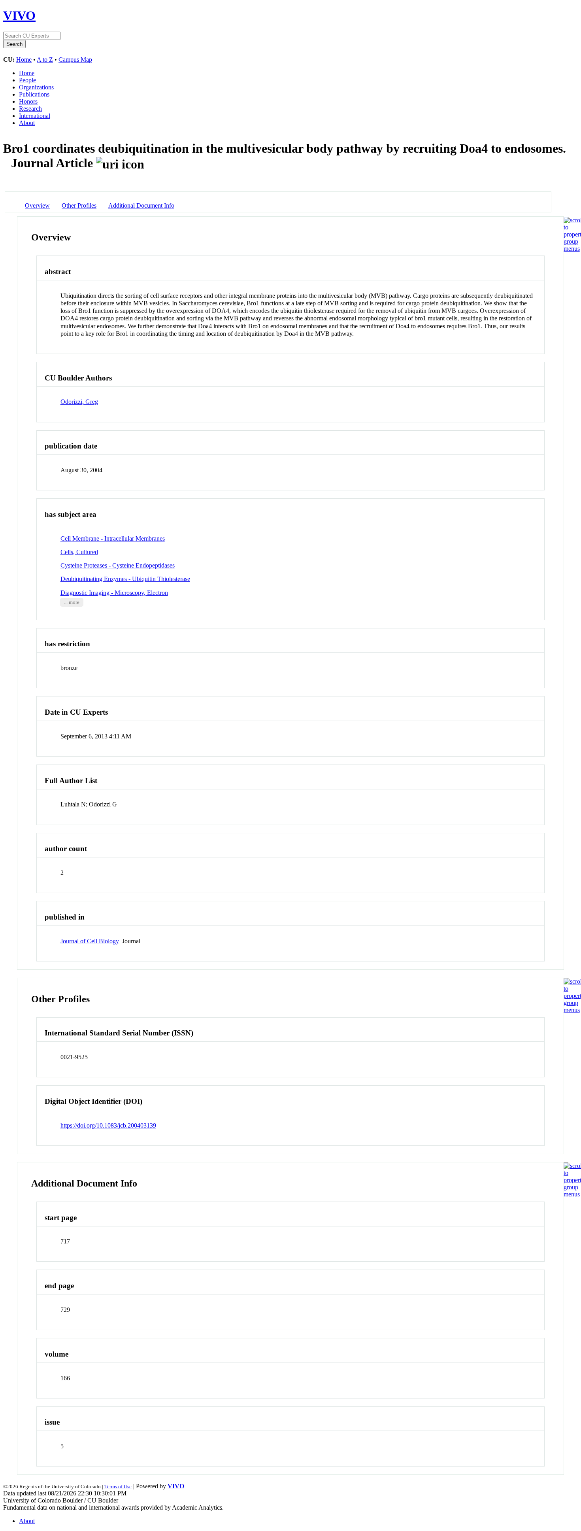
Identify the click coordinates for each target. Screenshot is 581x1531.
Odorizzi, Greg (79, 401)
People (27, 80)
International (34, 115)
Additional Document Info (141, 205)
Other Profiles (79, 205)
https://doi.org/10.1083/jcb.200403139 (108, 1125)
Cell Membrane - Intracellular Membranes (112, 538)
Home (24, 59)
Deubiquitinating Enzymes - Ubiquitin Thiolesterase (125, 578)
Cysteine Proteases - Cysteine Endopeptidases (117, 565)
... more (71, 602)
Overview (37, 205)
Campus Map (75, 59)
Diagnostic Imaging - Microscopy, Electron (114, 592)
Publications (34, 94)
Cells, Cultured (79, 552)
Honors (28, 101)
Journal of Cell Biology (89, 941)
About (27, 122)
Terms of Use (118, 1486)
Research (30, 108)
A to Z (45, 59)
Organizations (36, 87)
